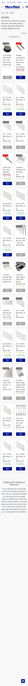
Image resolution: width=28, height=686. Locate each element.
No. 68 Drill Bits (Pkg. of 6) (7, 206)
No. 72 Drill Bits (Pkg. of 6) (7, 420)
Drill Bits (12, 12)
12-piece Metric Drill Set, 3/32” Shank (20, 421)
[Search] (23, 7)
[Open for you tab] (23, 681)
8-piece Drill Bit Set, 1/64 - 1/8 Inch (20, 240)
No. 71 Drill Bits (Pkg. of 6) (20, 313)
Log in (3, 2)
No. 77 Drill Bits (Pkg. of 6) (7, 136)
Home (2, 12)
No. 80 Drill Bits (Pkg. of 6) (7, 346)
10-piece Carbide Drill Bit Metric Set (20, 170)
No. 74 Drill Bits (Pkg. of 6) (20, 136)
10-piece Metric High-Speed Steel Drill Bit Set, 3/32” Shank (20, 384)
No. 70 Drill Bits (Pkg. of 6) (20, 456)
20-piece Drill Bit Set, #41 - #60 (7, 313)
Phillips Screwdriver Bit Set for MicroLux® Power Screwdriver (20, 61)
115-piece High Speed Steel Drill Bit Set (20, 278)
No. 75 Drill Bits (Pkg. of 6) (7, 456)
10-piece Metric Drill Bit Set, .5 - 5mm (7, 383)
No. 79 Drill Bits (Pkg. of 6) (20, 346)
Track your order (11, 2)
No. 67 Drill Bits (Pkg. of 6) (20, 206)
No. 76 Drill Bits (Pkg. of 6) (20, 100)
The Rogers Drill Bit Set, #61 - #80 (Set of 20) (7, 59)
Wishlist (20, 2)
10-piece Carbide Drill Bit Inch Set (7, 277)
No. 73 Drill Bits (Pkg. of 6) (7, 240)
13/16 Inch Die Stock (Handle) (7, 169)
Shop (7, 12)
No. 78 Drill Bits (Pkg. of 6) (7, 100)
